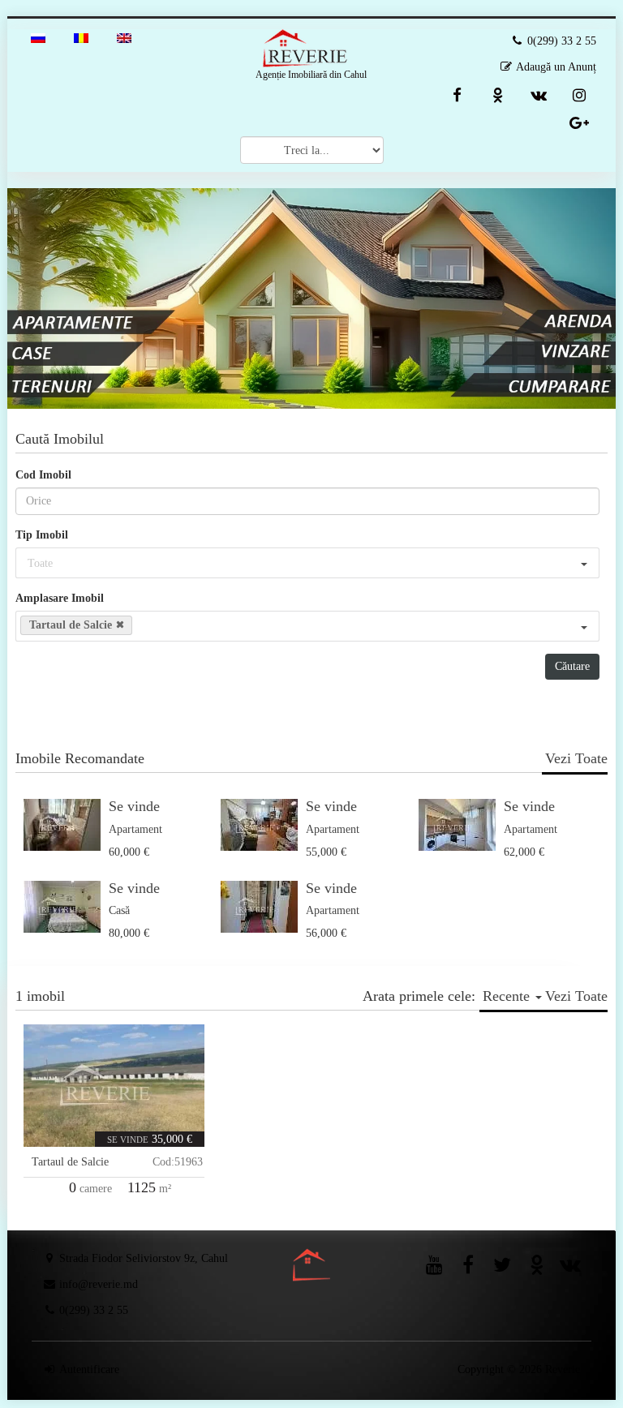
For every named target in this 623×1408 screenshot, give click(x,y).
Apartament (135, 829)
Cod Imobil (43, 475)
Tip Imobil (41, 535)
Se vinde (134, 806)
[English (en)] (124, 37)
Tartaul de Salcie (70, 1162)
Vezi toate (576, 758)
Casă (119, 910)
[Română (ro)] (81, 37)
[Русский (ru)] (38, 37)
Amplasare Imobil (59, 598)
